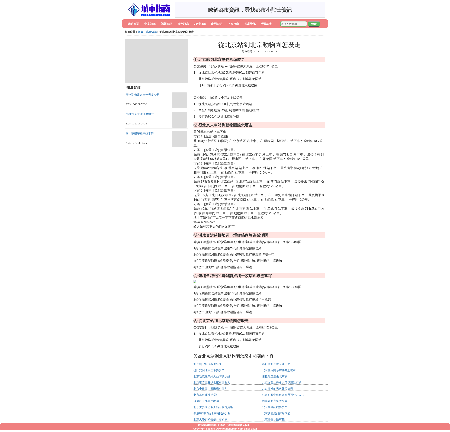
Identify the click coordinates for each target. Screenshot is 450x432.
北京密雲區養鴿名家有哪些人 (212, 382)
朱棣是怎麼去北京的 (274, 376)
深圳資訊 (250, 24)
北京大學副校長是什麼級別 (210, 419)
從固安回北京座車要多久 (209, 370)
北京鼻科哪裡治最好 (206, 395)
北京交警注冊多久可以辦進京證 (281, 382)
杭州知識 (200, 24)
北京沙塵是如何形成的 (276, 413)
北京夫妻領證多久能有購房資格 (213, 407)
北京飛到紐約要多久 (274, 407)
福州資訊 (166, 24)
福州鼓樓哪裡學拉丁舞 (140, 133)
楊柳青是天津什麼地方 (140, 113)
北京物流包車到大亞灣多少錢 (212, 376)
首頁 (140, 32)
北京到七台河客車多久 (208, 364)
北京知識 (150, 24)
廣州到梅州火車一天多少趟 (142, 94)
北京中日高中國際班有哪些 (210, 388)
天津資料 (266, 24)
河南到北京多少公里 (274, 401)
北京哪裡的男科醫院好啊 (277, 388)
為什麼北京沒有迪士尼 (276, 364)
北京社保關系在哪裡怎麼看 (279, 370)
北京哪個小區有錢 (273, 419)
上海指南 (233, 24)
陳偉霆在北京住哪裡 (206, 401)
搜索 (314, 24)
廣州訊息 (183, 24)
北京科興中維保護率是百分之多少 (283, 395)
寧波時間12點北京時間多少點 (212, 413)
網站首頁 (133, 24)
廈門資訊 (216, 24)
